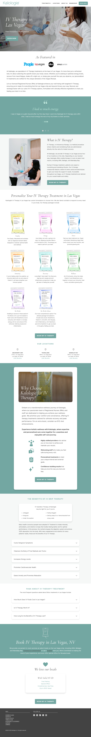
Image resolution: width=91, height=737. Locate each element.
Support (8, 722)
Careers (8, 724)
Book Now (83, 3)
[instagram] (34, 715)
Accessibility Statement (12, 721)
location (49, 650)
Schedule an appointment (32, 650)
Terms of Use (9, 719)
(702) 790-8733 (18, 358)
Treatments (46, 3)
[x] (43, 715)
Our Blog (8, 716)
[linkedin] (46, 715)
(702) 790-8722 (73, 358)
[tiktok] (40, 715)
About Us (64, 3)
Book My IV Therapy (57, 182)
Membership (73, 3)
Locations (56, 3)
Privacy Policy (10, 718)
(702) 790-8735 (46, 358)
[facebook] (37, 715)
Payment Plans (10, 715)
